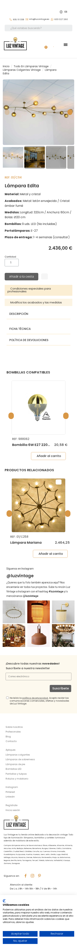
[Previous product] (70, 70)
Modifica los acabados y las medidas (36, 302)
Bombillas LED (13, 769)
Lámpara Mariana (26, 542)
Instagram (12, 787)
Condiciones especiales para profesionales (29, 290)
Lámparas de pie (15, 764)
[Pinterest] (39, 876)
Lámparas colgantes (18, 754)
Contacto (11, 741)
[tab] (38, 290)
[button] (7, 112)
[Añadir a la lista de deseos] (44, 276)
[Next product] (73, 70)
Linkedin (10, 796)
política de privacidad (35, 698)
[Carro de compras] (44, 45)
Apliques (11, 749)
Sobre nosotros (14, 727)
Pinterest (10, 792)
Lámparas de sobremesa (20, 759)
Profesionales (13, 731)
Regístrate (11, 805)
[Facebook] (26, 876)
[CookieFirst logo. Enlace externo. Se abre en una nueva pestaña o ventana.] (4, 901)
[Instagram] (33, 876)
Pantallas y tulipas (16, 773)
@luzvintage (20, 576)
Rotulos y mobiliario (17, 778)
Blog (8, 736)
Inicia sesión (13, 810)
